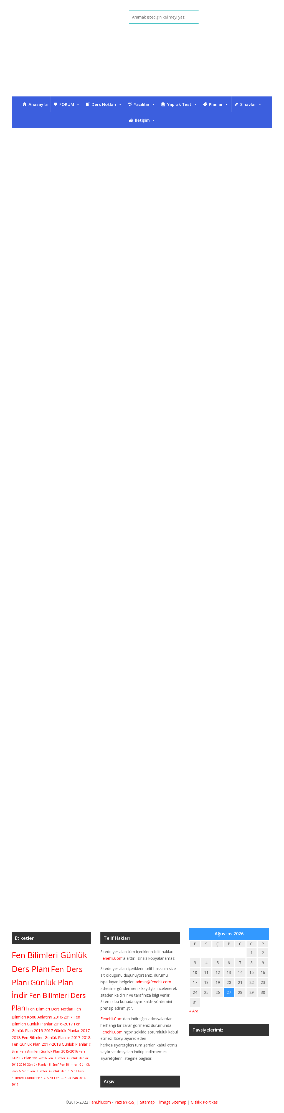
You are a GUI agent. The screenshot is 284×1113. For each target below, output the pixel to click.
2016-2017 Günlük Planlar (57, 1030)
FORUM (66, 104)
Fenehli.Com (111, 958)
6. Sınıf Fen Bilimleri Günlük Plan (43, 1071)
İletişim (142, 120)
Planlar (216, 104)
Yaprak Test (179, 104)
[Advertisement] (142, 68)
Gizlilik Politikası (205, 1102)
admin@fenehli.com (153, 981)
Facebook (251, 17)
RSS (265, 17)
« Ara (193, 1011)
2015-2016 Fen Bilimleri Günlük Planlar (60, 1058)
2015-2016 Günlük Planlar (30, 1064)
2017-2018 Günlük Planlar (64, 1044)
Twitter (236, 17)
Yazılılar (141, 104)
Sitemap (147, 1102)
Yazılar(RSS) (126, 1102)
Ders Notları (104, 104)
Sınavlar (248, 104)
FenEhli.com (100, 1102)
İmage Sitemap (172, 1102)
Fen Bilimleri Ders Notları (50, 1009)
